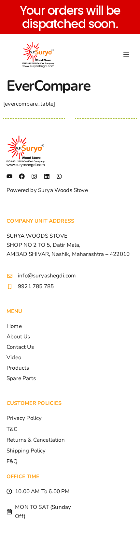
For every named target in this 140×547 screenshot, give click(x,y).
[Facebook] (22, 176)
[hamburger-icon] (126, 55)
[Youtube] (9, 176)
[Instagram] (34, 176)
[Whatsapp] (59, 176)
